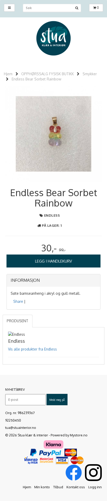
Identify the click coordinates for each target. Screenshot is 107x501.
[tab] (53, 280)
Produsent (17, 321)
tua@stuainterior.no (20, 427)
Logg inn (95, 487)
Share (18, 301)
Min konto (42, 487)
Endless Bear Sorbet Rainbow (36, 79)
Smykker (90, 74)
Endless (52, 215)
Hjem (8, 74)
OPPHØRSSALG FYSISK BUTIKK (47, 74)
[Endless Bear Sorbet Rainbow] (53, 133)
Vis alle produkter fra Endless (32, 349)
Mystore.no (79, 435)
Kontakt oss (75, 487)
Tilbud (58, 487)
